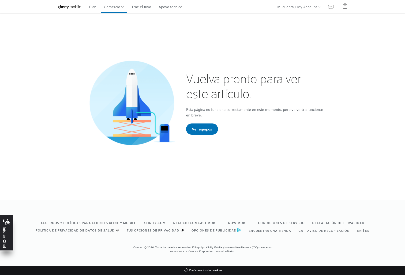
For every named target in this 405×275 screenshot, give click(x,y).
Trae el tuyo (141, 6)
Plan (92, 6)
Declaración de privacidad (338, 223)
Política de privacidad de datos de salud (75, 230)
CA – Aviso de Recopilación (324, 230)
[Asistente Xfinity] (331, 7)
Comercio (112, 6)
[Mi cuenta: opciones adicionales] (319, 6)
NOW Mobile (239, 223)
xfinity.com (155, 223)
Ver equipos (202, 129)
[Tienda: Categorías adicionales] (122, 6)
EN (359, 230)
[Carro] (345, 6)
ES (367, 230)
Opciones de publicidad (213, 230)
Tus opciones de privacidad (153, 230)
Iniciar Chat (5, 237)
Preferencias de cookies (205, 270)
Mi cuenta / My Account (297, 6)
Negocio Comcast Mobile (197, 223)
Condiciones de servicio (281, 223)
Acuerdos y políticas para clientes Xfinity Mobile (88, 223)
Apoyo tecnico (170, 6)
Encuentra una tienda (270, 230)
